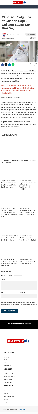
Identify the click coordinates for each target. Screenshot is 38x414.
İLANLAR (5, 41)
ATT (4, 30)
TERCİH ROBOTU (8, 45)
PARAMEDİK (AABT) (8, 34)
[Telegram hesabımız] (26, 411)
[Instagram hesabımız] (11, 411)
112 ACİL (5, 22)
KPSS (4, 26)
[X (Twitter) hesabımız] (7, 411)
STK (4, 37)
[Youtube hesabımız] (15, 411)
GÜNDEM (5, 19)
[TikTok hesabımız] (18, 411)
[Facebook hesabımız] (4, 411)
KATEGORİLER (7, 15)
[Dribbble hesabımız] (22, 411)
